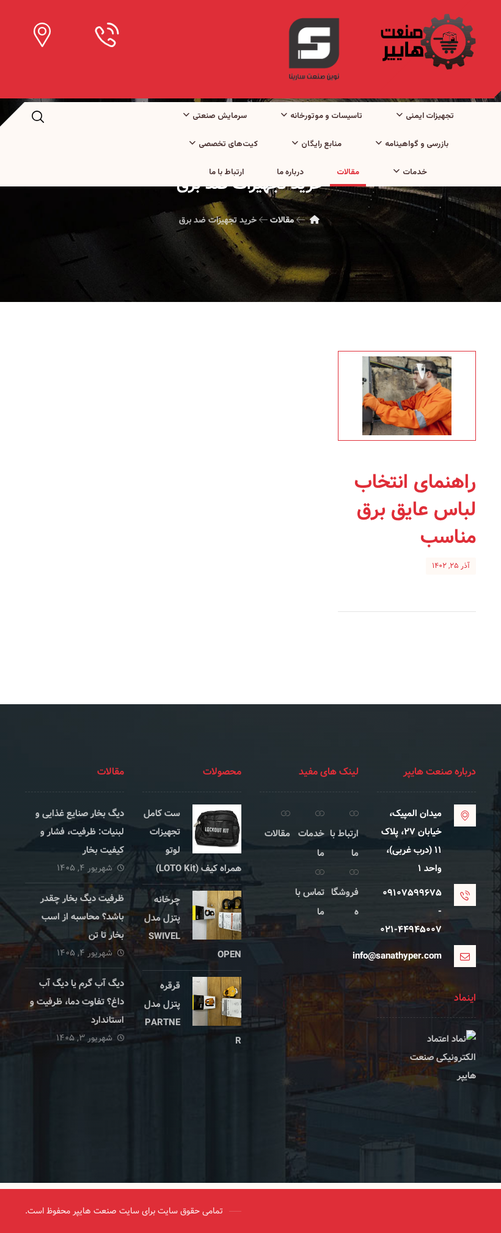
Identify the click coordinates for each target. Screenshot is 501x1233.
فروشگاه (345, 902)
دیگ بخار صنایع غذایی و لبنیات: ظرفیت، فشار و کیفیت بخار (79, 832)
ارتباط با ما (344, 843)
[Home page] (314, 220)
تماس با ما (309, 902)
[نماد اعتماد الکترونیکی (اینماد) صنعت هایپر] (426, 1076)
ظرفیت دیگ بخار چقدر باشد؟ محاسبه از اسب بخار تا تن (82, 917)
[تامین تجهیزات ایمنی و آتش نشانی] (427, 41)
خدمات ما (311, 843)
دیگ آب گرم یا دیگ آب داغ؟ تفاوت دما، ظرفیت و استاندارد (77, 1002)
